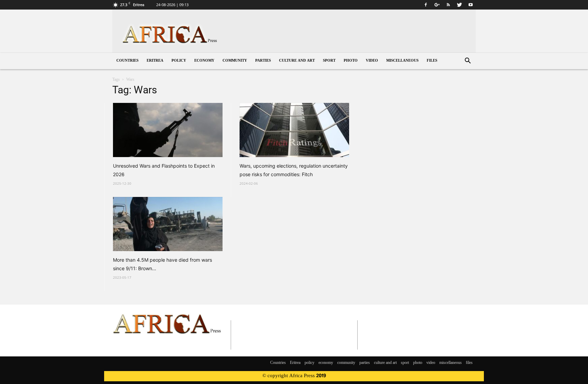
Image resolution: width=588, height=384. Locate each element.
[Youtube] (471, 5)
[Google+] (437, 5)
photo (351, 61)
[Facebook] (426, 5)
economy (204, 61)
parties (263, 61)
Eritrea (155, 61)
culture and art (297, 61)
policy (179, 61)
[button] (467, 61)
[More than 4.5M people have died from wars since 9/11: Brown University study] (168, 224)
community (235, 61)
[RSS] (448, 5)
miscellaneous (402, 61)
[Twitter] (459, 5)
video (372, 61)
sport (329, 61)
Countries (127, 61)
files (432, 61)
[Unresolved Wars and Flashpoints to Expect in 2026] (168, 130)
